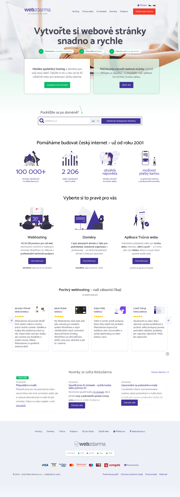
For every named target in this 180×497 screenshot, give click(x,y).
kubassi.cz (58, 311)
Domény (113, 11)
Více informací (37, 261)
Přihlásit (143, 5)
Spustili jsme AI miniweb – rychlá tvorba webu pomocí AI (90, 386)
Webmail (163, 474)
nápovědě (20, 406)
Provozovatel (151, 474)
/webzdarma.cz (138, 431)
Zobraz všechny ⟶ (160, 372)
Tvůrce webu (88, 11)
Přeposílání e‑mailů (26, 385)
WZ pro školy (88, 431)
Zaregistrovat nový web (57, 85)
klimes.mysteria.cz (22, 311)
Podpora (124, 11)
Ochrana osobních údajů (132, 474)
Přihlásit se (120, 431)
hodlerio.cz (98, 311)
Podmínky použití (110, 474)
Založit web (103, 431)
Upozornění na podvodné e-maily (139, 385)
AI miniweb (101, 11)
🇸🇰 (154, 5)
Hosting (75, 11)
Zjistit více (126, 85)
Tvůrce (62, 431)
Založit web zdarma (144, 11)
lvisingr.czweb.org (140, 311)
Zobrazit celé (77, 405)
